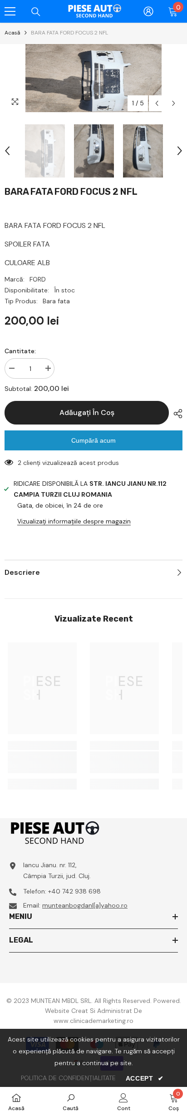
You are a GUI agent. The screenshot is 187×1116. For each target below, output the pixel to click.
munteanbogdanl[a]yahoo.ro (85, 905)
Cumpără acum (93, 440)
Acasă (12, 32)
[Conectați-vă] (148, 11)
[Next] (174, 103)
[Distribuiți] (175, 414)
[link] (42, 762)
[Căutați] (35, 11)
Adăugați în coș (86, 412)
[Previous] (157, 103)
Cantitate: (20, 351)
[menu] (10, 11)
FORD (38, 279)
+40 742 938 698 (74, 891)
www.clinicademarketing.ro (93, 1021)
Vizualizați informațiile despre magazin (74, 521)
